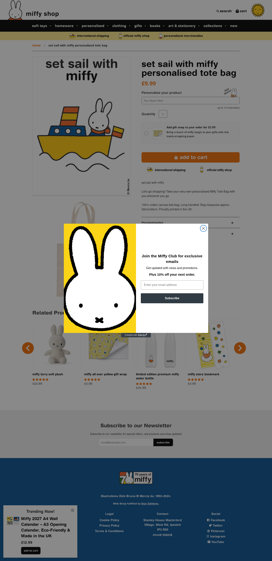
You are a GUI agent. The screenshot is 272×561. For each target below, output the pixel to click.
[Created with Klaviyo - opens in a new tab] (136, 335)
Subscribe (172, 298)
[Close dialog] (203, 228)
